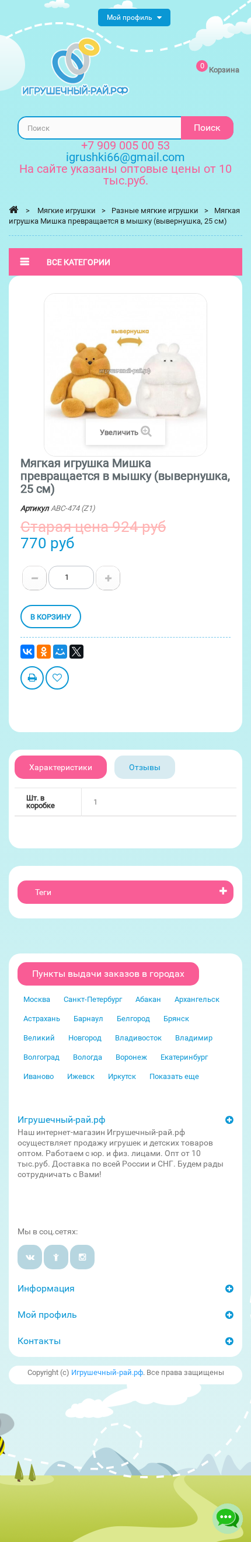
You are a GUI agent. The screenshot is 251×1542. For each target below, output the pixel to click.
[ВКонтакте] (27, 652)
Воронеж (131, 1057)
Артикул (34, 508)
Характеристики (60, 767)
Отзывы (145, 767)
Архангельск (197, 999)
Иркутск (122, 1076)
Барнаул (88, 1018)
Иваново (38, 1076)
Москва (36, 999)
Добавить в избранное (57, 679)
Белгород (133, 1018)
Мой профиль (47, 1314)
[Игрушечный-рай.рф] (75, 67)
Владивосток (138, 1038)
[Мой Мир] (60, 652)
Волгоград (41, 1057)
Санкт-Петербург (93, 999)
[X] (76, 652)
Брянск (176, 1018)
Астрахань (41, 1018)
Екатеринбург (184, 1057)
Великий (39, 1038)
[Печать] (32, 679)
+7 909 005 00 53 (125, 145)
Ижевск (81, 1076)
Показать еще (174, 1076)
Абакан (148, 999)
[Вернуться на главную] (13, 209)
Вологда (87, 1057)
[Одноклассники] (44, 652)
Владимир (193, 1038)
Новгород (85, 1038)
